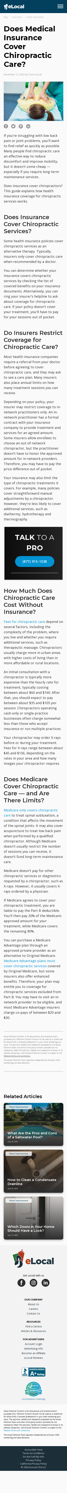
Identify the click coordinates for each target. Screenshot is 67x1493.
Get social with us (33, 1275)
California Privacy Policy (33, 1463)
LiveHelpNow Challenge (33, 1399)
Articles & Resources (33, 1331)
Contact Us (33, 1313)
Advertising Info (33, 1348)
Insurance (17, 17)
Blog (6, 17)
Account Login (33, 1344)
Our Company (33, 1299)
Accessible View (33, 1449)
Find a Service (33, 1326)
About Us (33, 1304)
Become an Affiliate (33, 1353)
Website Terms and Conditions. (17, 1056)
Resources (34, 1321)
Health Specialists (35, 17)
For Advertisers (33, 1339)
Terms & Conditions (33, 1453)
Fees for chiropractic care (24, 621)
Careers (33, 1309)
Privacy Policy (33, 1460)
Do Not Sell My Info (33, 1456)
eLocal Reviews (33, 1358)
